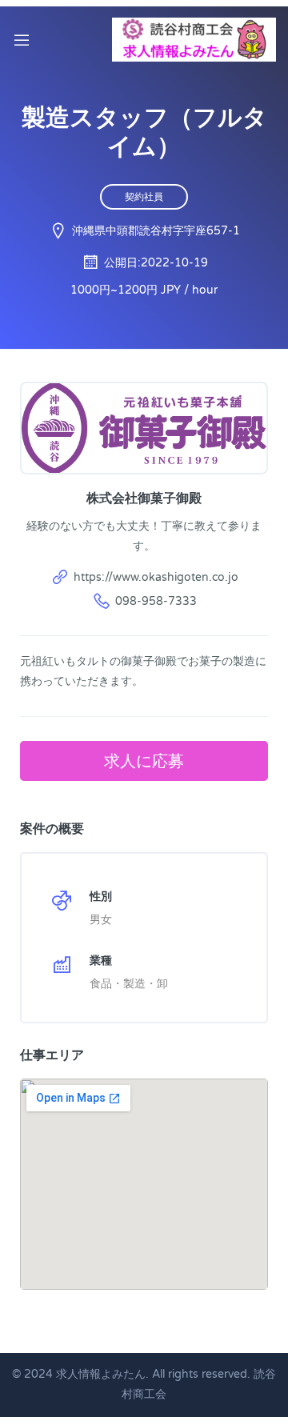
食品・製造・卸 (129, 984)
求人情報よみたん (101, 1374)
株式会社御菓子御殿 (144, 498)
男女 (101, 920)
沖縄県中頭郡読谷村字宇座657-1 (156, 231)
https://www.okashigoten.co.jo (156, 577)
